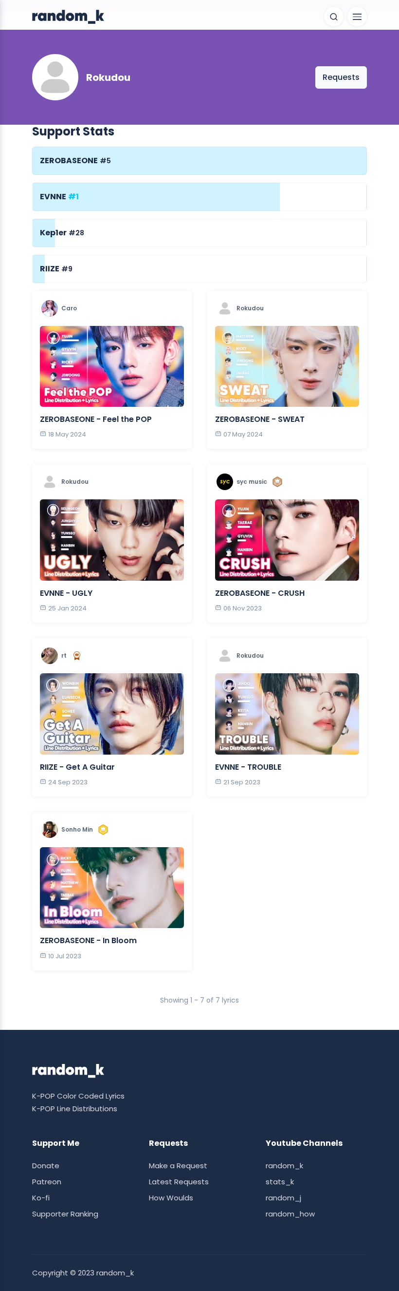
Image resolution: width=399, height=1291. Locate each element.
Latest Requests (179, 1182)
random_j (283, 1198)
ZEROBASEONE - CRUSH (260, 593)
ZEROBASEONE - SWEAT (260, 419)
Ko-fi (41, 1198)
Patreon (46, 1182)
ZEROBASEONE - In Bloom (88, 940)
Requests (341, 77)
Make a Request (178, 1165)
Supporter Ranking (65, 1214)
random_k (284, 1165)
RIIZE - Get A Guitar (77, 767)
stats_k (280, 1182)
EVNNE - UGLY (66, 593)
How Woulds (171, 1198)
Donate (45, 1165)
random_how (290, 1214)
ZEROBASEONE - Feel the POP (96, 419)
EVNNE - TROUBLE (248, 767)
